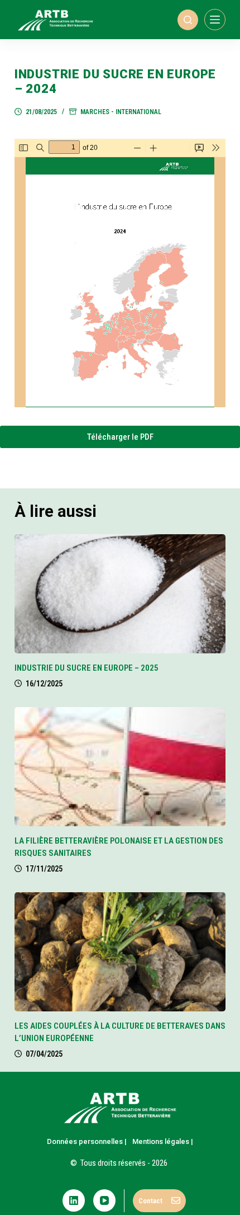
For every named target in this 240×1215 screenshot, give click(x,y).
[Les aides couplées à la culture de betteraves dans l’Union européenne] (120, 951)
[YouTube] (104, 1200)
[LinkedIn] (74, 1200)
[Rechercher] (187, 20)
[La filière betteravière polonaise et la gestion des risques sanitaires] (120, 766)
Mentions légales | (162, 1141)
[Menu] (214, 19)
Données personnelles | (87, 1141)
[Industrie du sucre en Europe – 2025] (120, 593)
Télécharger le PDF (120, 437)
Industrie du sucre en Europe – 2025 (87, 668)
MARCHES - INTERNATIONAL (120, 112)
